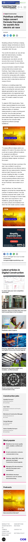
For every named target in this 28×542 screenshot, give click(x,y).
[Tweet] (7, 35)
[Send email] (17, 35)
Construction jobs (11, 396)
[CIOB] (20, 539)
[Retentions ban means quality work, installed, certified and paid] (14, 360)
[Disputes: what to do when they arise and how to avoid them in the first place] (14, 302)
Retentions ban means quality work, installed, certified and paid (14, 446)
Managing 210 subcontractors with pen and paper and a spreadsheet (14, 468)
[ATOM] (8, 539)
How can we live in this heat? (11, 513)
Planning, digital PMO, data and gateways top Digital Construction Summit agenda (14, 460)
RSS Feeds (17, 525)
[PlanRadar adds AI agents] (14, 322)
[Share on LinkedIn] (11, 35)
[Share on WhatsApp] (14, 35)
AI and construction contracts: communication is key (14, 453)
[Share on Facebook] (4, 35)
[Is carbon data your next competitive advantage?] (14, 282)
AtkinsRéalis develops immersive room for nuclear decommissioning (14, 476)
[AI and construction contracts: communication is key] (14, 380)
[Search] (21, 7)
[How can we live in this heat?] (14, 500)
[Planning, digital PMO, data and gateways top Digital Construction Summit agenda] (14, 340)
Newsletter (6, 524)
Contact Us (18, 529)
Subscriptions (18, 524)
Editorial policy (19, 533)
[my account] (19, 7)
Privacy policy (6, 533)
